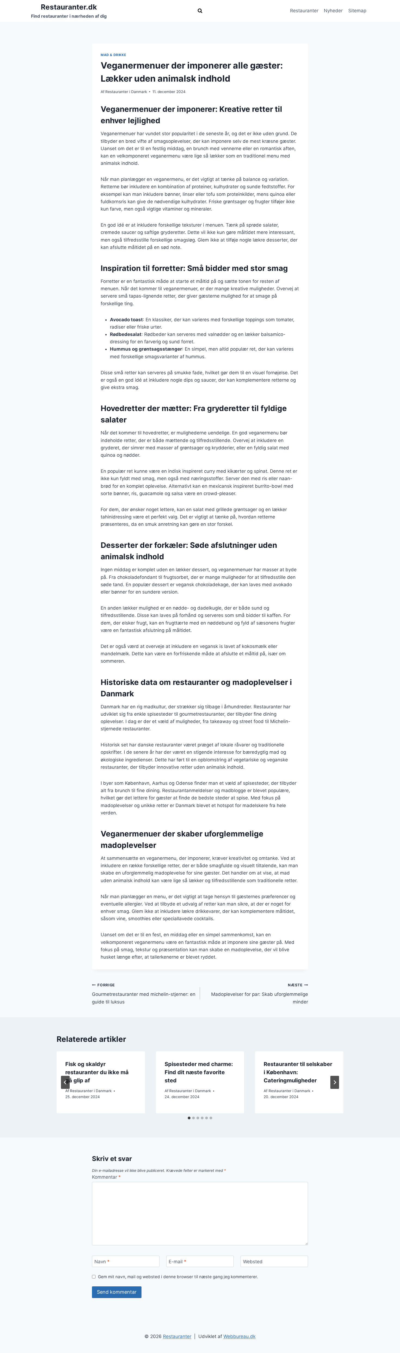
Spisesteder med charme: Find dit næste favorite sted (199, 1072)
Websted (253, 1261)
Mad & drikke (113, 55)
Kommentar (106, 1177)
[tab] (189, 1118)
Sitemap (357, 10)
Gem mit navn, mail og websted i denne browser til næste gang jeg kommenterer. (178, 1276)
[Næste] (334, 1082)
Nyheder (333, 10)
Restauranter (304, 10)
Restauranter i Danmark (126, 91)
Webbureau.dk (239, 1336)
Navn (102, 1261)
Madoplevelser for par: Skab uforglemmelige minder (259, 994)
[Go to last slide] (65, 1082)
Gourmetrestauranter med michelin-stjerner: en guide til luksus (143, 994)
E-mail (177, 1261)
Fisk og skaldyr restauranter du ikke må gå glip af (97, 1072)
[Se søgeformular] (200, 11)
